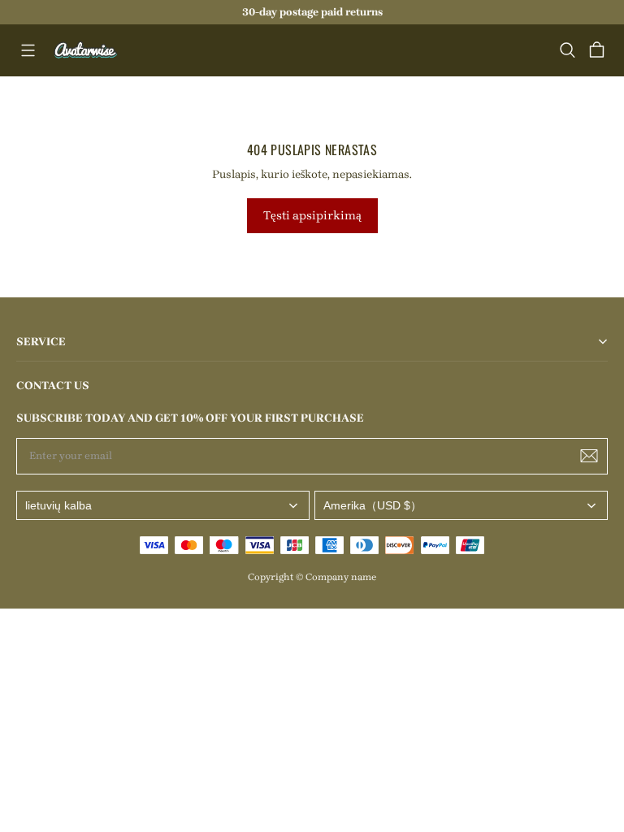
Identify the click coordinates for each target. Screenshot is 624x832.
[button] (27, 50)
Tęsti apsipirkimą (312, 215)
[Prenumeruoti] (589, 456)
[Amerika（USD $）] (461, 506)
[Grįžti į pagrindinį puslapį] (86, 50)
